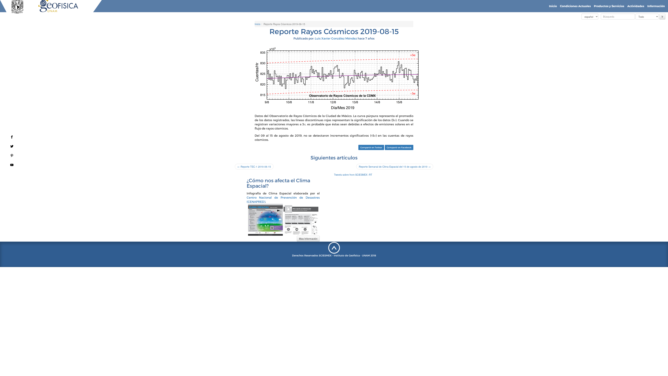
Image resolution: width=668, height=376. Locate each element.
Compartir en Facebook (399, 147)
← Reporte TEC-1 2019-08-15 (254, 166)
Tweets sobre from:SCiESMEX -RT (353, 174)
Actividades (635, 6)
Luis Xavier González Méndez (336, 38)
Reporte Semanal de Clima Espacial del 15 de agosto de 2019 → (395, 166)
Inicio (553, 6)
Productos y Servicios (609, 6)
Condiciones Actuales (575, 6)
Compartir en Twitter (371, 147)
